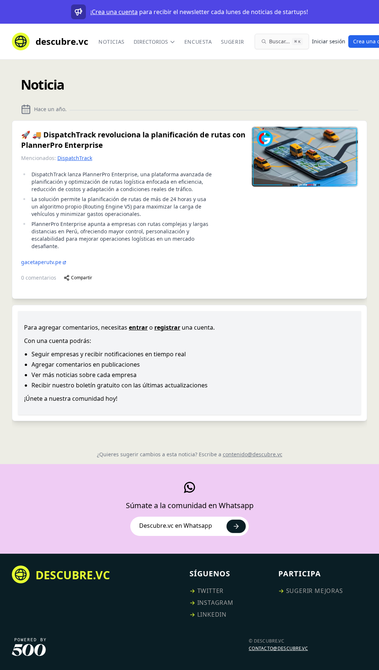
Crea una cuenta (115, 12)
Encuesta (198, 41)
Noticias (111, 41)
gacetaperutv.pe (41, 262)
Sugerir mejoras (314, 591)
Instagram (215, 603)
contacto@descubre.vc (278, 648)
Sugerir (232, 41)
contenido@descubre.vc (252, 454)
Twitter (210, 591)
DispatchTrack (74, 157)
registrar (167, 327)
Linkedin (212, 614)
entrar (138, 327)
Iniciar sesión (328, 41)
